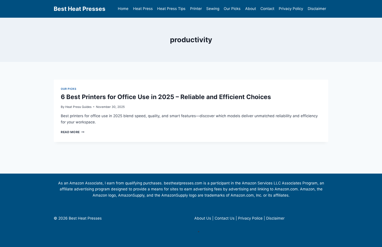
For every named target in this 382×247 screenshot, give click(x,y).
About (250, 8)
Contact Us (225, 218)
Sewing (212, 8)
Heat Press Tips (171, 8)
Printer (196, 8)
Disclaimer (317, 8)
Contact (267, 8)
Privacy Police (250, 218)
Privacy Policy (291, 8)
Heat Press (143, 8)
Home (123, 8)
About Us (202, 218)
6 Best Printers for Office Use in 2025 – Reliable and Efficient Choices (166, 97)
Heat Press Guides (78, 107)
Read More (72, 132)
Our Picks (232, 8)
